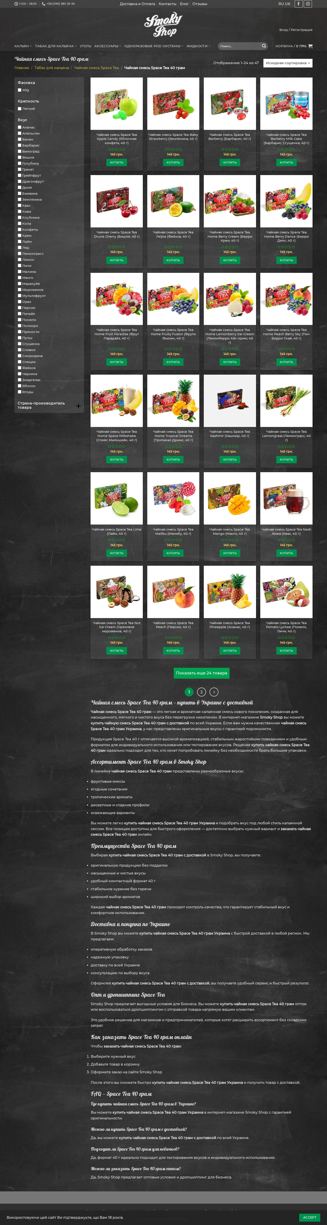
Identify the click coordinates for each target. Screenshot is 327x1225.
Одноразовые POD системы (152, 46)
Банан (27, 139)
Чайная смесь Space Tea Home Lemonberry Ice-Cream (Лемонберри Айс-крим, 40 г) (229, 336)
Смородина (32, 356)
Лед (25, 247)
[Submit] (264, 46)
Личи (26, 265)
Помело (29, 320)
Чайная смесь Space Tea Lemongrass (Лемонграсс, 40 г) (286, 436)
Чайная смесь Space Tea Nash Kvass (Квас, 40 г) (286, 531)
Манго (27, 278)
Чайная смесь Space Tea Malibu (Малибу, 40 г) (173, 531)
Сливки (28, 350)
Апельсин (31, 133)
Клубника (31, 217)
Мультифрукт (34, 296)
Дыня (27, 187)
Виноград (30, 151)
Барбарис (31, 145)
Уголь (85, 46)
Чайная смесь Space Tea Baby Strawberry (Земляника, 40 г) (173, 137)
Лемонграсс (33, 253)
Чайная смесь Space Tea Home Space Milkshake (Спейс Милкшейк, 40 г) (116, 436)
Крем (27, 235)
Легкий (28, 108)
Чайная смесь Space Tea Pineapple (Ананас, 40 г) (230, 625)
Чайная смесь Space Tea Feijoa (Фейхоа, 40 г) (173, 234)
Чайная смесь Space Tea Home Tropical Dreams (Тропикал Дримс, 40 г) (173, 436)
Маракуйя (31, 284)
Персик (28, 308)
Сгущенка (31, 344)
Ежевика (30, 193)
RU (281, 4)
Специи (29, 362)
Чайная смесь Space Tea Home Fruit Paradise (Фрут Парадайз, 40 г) (117, 334)
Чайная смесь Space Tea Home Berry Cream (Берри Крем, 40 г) (230, 236)
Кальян (21, 46)
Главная (21, 68)
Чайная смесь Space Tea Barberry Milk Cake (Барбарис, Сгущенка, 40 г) (286, 139)
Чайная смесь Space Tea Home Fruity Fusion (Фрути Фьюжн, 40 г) (173, 334)
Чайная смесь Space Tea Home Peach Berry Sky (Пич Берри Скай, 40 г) (286, 334)
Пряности (30, 332)
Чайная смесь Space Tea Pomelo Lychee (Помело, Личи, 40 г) (286, 627)
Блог (184, 4)
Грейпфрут (31, 175)
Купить (116, 162)
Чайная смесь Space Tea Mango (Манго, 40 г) (230, 531)
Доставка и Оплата (137, 4)
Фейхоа (29, 368)
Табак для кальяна (54, 46)
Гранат (28, 169)
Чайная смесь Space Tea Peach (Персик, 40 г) (173, 625)
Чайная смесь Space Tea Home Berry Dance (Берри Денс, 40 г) (286, 236)
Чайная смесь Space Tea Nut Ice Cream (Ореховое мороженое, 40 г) (117, 627)
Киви (26, 211)
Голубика (30, 163)
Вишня (28, 157)
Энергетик (31, 380)
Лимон (28, 259)
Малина (29, 272)
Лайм (27, 241)
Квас (26, 205)
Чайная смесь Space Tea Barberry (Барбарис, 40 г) (229, 137)
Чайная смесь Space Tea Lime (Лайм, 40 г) (116, 531)
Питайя (28, 314)
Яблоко (29, 386)
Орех (26, 302)
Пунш (27, 338)
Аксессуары (106, 46)
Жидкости (197, 46)
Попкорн (30, 326)
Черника (29, 374)
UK (288, 4)
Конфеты (30, 229)
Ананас (28, 127)
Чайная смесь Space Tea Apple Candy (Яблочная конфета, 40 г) (117, 139)
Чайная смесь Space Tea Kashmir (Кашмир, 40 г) (230, 434)
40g (25, 90)
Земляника (32, 199)
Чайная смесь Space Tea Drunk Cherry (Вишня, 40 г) (117, 234)
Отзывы (199, 4)
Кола (26, 223)
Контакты (167, 4)
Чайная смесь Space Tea (96, 68)
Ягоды (27, 392)
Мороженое (32, 290)
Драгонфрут (33, 181)
